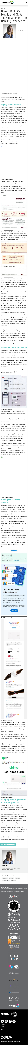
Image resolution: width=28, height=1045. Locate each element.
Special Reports (6, 880)
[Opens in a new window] (14, 937)
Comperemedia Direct (8, 179)
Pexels (5, 93)
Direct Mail (5, 878)
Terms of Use (4, 1031)
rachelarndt (13, 880)
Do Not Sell (3, 1027)
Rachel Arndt (19, 30)
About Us (3, 1024)
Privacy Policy (4, 1029)
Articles (3, 8)
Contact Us (3, 1026)
